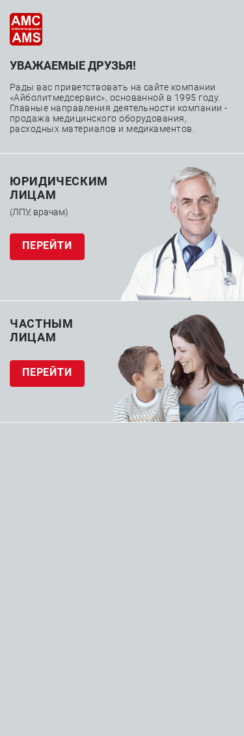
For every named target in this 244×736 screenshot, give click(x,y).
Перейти (47, 245)
